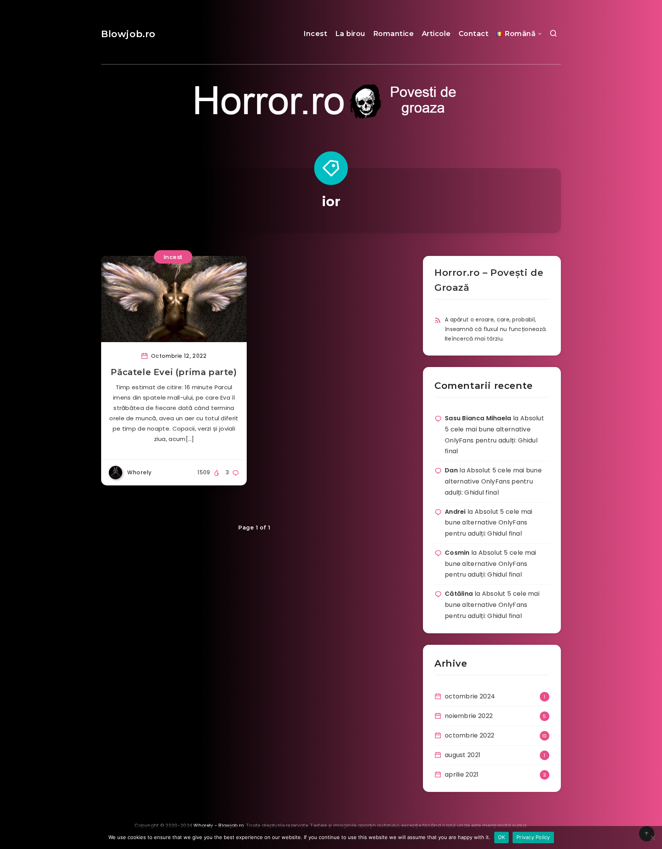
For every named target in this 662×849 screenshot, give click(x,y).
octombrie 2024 (470, 696)
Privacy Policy (533, 837)
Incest (315, 34)
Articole (436, 34)
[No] (652, 837)
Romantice (393, 34)
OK (501, 837)
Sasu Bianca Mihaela (478, 418)
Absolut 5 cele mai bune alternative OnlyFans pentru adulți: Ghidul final (493, 481)
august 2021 (462, 755)
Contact (474, 34)
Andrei (455, 511)
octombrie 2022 (469, 735)
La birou (350, 34)
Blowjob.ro (128, 33)
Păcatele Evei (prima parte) (174, 372)
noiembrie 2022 (469, 715)
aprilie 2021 (462, 774)
